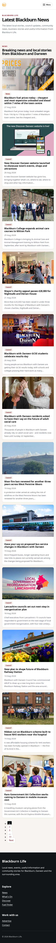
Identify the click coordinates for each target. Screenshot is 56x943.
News (5, 892)
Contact (6, 925)
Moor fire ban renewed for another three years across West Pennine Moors (27, 483)
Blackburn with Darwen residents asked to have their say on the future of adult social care (27, 419)
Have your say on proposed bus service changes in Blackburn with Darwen (26, 545)
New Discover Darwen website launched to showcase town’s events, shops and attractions (27, 165)
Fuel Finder (7, 904)
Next (11, 840)
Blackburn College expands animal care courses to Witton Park (26, 230)
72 (10, 837)
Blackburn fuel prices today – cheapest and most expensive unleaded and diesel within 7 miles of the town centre (27, 100)
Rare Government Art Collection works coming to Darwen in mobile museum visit (26, 797)
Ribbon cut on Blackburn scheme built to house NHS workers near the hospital (27, 733)
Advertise (6, 920)
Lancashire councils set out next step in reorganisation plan (26, 608)
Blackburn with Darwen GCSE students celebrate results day (26, 355)
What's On (7, 896)
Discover (6, 900)
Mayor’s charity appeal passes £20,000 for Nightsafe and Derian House (27, 292)
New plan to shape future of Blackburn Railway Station (26, 670)
